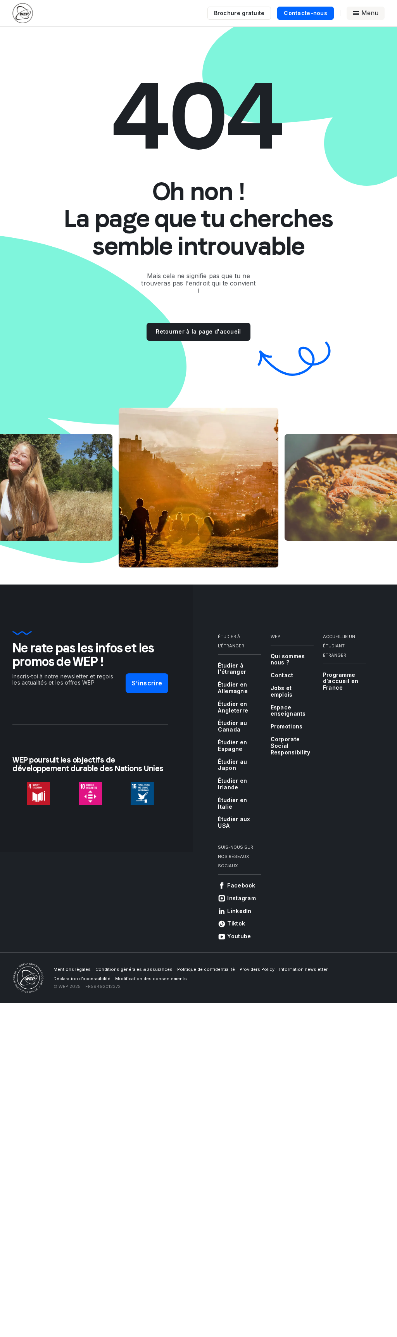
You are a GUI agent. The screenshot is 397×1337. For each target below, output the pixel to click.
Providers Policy (257, 969)
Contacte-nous (305, 13)
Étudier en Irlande (232, 783)
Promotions (287, 726)
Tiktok (236, 923)
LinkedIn (239, 911)
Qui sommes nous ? (288, 659)
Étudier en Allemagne (233, 687)
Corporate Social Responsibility (291, 746)
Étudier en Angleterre (233, 707)
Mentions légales (72, 969)
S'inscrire (147, 683)
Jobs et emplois (282, 691)
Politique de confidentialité (206, 969)
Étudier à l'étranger (232, 668)
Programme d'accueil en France (340, 681)
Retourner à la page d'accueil (198, 331)
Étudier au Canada (232, 726)
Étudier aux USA (234, 822)
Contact (282, 675)
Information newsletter (303, 969)
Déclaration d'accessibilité (82, 978)
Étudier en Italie (232, 803)
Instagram (241, 898)
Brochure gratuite (239, 13)
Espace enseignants (288, 710)
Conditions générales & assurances (134, 969)
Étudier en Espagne (232, 745)
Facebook (241, 885)
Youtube (239, 936)
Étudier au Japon (232, 764)
